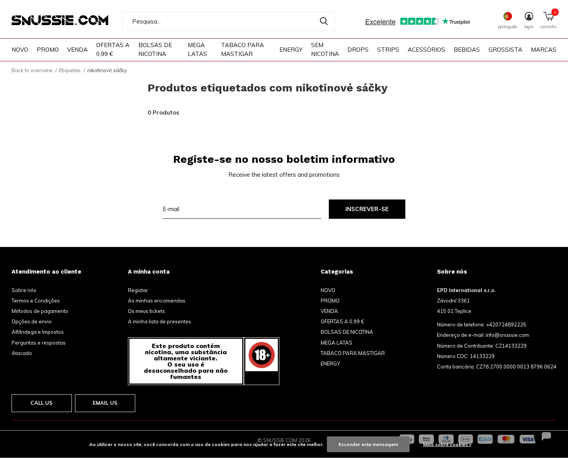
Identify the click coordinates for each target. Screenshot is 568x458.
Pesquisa (324, 21)
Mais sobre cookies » (447, 444)
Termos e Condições (36, 300)
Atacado (22, 353)
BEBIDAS (467, 49)
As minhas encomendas (156, 300)
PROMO (48, 49)
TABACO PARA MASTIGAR (242, 49)
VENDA (77, 49)
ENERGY (291, 49)
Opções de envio (32, 321)
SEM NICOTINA (325, 49)
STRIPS (388, 49)
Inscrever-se (367, 209)
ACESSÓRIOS (426, 49)
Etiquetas (70, 70)
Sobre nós (24, 290)
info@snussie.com (507, 335)
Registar (138, 290)
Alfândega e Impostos (38, 332)
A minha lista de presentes (159, 321)
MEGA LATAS (197, 49)
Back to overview (32, 70)
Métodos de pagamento (40, 311)
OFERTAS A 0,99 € (112, 49)
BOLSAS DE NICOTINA (155, 49)
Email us (105, 403)
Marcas (543, 49)
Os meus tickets (146, 311)
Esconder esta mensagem (368, 444)
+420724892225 (506, 324)
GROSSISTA (505, 49)
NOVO (20, 49)
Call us (42, 403)
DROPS (358, 49)
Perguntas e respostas (39, 343)
